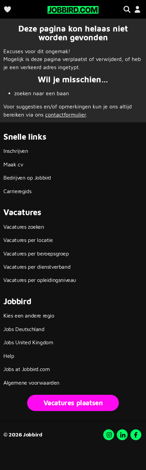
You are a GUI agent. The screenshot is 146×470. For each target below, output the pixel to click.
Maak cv (13, 164)
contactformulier (65, 114)
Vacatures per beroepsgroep (36, 253)
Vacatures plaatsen (73, 403)
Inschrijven (15, 151)
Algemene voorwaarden (31, 383)
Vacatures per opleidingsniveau (39, 280)
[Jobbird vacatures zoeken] (73, 9)
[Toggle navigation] (127, 9)
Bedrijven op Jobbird (27, 178)
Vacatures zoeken (23, 227)
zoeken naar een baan (41, 93)
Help (8, 356)
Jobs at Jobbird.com (26, 369)
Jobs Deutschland (23, 329)
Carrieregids (17, 191)
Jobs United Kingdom (28, 342)
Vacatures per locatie (28, 240)
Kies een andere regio (28, 315)
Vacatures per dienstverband (36, 267)
